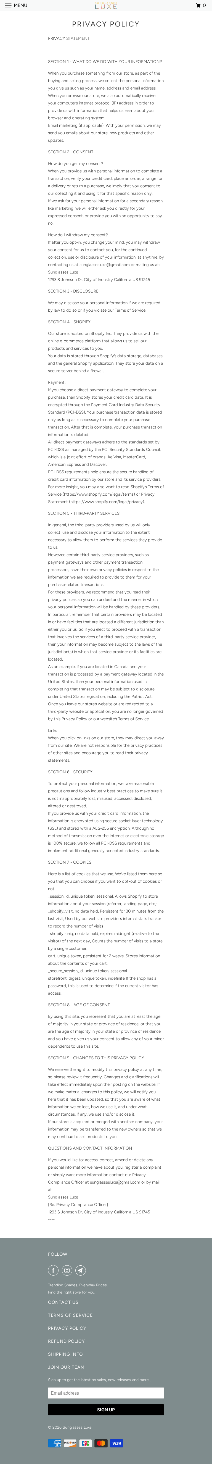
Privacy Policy (67, 1328)
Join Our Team (66, 1367)
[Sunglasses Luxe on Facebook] (54, 1270)
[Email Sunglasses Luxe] (81, 1270)
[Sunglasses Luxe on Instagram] (68, 1270)
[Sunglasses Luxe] (106, 5)
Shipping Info (65, 1354)
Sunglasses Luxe (77, 1427)
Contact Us (63, 1302)
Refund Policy (66, 1341)
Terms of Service (70, 1315)
